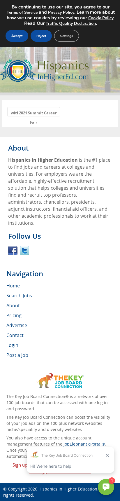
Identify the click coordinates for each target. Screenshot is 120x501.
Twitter (24, 250)
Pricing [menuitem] (14, 315)
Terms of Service (22, 12)
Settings (66, 36)
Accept (16, 36)
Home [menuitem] (13, 285)
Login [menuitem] (12, 345)
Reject (41, 36)
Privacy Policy (61, 12)
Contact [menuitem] (15, 335)
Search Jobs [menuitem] (19, 295)
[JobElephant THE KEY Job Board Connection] (60, 375)
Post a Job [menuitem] (17, 355)
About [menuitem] (13, 305)
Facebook (12, 250)
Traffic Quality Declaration (71, 23)
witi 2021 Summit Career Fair (34, 113)
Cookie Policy (101, 18)
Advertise (16, 325)
